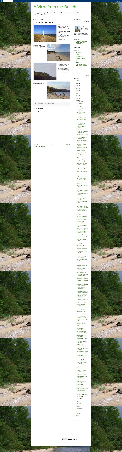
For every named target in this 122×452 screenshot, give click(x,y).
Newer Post (36, 144)
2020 (77, 90)
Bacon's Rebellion (79, 56)
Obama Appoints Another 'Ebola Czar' (81, 269)
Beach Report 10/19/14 (81, 245)
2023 (77, 85)
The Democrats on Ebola (81, 302)
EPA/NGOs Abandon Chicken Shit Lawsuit (82, 377)
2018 (77, 93)
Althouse (77, 54)
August (78, 398)
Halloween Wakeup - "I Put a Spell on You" (82, 116)
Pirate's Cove (78, 72)
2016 (77, 97)
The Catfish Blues (80, 373)
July (77, 400)
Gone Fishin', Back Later (81, 323)
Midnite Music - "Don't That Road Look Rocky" (82, 182)
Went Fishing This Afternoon (82, 147)
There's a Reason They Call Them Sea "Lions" (82, 155)
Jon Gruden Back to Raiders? (82, 394)
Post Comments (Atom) (43, 146)
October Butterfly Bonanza (82, 159)
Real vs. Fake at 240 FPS (81, 272)
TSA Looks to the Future (81, 119)
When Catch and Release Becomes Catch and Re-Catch (82, 314)
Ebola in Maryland (80, 271)
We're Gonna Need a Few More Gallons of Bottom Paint (82, 263)
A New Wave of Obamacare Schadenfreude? (82, 371)
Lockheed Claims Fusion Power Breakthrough (81, 288)
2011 (77, 415)
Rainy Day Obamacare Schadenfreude (81, 329)
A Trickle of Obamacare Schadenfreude (81, 392)
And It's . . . (79, 157)
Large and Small (80, 344)
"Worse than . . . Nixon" (81, 148)
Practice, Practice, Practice (82, 217)
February (78, 408)
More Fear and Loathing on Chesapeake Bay (82, 138)
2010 (77, 416)
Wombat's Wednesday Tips (82, 140)
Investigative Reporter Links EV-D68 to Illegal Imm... (82, 353)
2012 (77, 413)
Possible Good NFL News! (82, 338)
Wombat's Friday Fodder (81, 108)
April (78, 404)
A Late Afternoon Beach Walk (82, 299)
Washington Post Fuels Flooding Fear (81, 360)
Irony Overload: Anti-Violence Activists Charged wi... (82, 110)
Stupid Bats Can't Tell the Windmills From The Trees (82, 317)
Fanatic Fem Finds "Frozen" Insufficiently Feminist (82, 232)
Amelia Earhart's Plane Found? (82, 134)
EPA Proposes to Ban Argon (82, 135)
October (78, 104)
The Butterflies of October (81, 301)
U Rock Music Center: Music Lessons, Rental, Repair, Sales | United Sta (81, 42)
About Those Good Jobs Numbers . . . (81, 366)
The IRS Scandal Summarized (82, 339)
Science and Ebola (80, 221)
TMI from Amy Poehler (81, 150)
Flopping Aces (79, 62)
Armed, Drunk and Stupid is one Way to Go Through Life (82, 207)
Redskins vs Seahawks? (81, 390)
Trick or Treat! (79, 106)
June (78, 401)
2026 (77, 80)
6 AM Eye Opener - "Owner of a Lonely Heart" (82, 252)
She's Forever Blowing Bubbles (83, 333)
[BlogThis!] (49, 103)
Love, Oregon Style (80, 327)
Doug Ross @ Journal (80, 58)
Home (52, 144)
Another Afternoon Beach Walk (82, 278)
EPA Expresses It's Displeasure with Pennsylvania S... (82, 275)
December (79, 101)
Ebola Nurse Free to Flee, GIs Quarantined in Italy (82, 161)
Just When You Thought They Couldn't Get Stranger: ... (82, 346)
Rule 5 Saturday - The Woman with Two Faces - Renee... (82, 191)
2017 (77, 95)
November (79, 103)
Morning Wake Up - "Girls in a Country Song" (82, 237)
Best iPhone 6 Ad (80, 384)
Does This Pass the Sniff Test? (82, 228)
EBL (77, 60)
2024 (77, 83)
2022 (77, 87)
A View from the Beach (54, 6)
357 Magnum (78, 52)
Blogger (66, 442)
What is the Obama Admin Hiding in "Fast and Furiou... (82, 197)
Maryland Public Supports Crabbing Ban (81, 336)
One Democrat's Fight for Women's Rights (81, 382)
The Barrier (79, 214)
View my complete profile (79, 36)
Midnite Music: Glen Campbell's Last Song (81, 282)
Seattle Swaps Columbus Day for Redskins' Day (82, 380)
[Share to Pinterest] (53, 103)
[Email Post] (46, 103)
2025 (77, 82)
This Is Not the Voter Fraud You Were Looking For (82, 129)
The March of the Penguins (82, 309)
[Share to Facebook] (52, 103)
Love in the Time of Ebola (81, 277)
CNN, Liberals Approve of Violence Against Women (82, 210)
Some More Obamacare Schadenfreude (81, 113)
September (79, 396)
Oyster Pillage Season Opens (82, 388)
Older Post (68, 144)
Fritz (83, 26)
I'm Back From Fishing (81, 322)
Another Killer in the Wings (82, 242)
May (78, 403)
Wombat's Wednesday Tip (81, 219)
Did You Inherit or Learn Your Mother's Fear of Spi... (82, 295)
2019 (77, 92)
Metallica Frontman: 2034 (81, 374)
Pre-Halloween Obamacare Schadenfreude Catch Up (82, 179)
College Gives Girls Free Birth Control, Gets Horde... (82, 285)
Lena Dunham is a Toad (81, 117)
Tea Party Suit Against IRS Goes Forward (81, 363)
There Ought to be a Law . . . (82, 229)
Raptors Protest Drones (81, 311)
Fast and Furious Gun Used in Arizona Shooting (82, 257)
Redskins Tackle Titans (81, 247)
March (78, 406)
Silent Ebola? (79, 243)
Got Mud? (78, 325)
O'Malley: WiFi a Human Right (82, 355)
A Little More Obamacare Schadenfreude (81, 127)
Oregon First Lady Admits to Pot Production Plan (83, 308)
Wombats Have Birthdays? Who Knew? (82, 342)
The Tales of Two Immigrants (82, 176)
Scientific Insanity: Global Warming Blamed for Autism (82, 167)
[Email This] (48, 103)
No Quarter (79, 183)
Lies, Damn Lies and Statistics (82, 351)
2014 (77, 100)
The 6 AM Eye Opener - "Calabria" (81, 297)
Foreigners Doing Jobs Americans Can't (81, 124)
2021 (77, 88)
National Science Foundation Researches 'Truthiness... (82, 255)
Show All (87, 75)
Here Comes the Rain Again (82, 216)
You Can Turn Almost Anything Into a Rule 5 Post (82, 132)
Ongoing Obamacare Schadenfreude (81, 305)
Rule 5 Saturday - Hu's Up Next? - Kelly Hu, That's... (82, 332)
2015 (77, 98)
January (78, 409)
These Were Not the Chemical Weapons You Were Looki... (82, 292)
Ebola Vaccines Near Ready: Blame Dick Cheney (82, 164)
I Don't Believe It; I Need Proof (82, 280)
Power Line (78, 74)
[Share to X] (50, 103)
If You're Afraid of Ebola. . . (81, 289)
